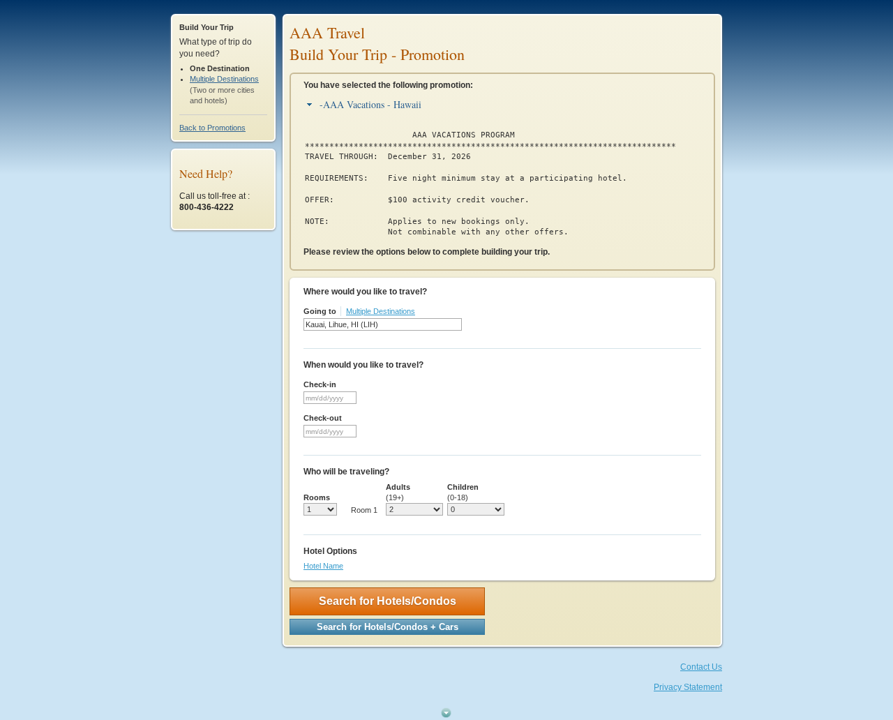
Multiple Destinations (224, 79)
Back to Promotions (212, 127)
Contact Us (701, 667)
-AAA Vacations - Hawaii (370, 104)
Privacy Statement (688, 687)
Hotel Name (323, 566)
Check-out (322, 418)
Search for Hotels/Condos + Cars (387, 627)
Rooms (316, 497)
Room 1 (364, 510)
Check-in (319, 384)
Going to (319, 311)
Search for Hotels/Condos (387, 601)
